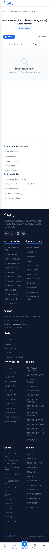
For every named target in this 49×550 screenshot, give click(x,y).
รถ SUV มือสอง (12, 171)
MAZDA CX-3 (32, 454)
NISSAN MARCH (33, 498)
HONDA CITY (10, 368)
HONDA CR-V (10, 377)
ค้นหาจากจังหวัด (33, 279)
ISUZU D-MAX (10, 395)
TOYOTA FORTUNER (13, 276)
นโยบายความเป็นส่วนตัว (14, 357)
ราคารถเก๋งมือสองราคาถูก (16, 179)
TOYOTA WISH (11, 299)
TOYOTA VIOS (10, 290)
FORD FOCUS (10, 412)
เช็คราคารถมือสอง (14, 198)
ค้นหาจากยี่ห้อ (32, 270)
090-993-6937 (12, 320)
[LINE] (23, 233)
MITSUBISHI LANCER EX (35, 407)
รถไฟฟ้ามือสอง (12, 151)
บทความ (8, 353)
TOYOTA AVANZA (12, 263)
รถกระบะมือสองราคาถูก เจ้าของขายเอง (21, 184)
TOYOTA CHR (10, 272)
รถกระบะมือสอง (12, 161)
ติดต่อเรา (8, 344)
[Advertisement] (24, 114)
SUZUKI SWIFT (11, 521)
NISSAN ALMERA (34, 494)
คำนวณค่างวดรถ (11, 348)
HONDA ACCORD (12, 303)
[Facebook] (6, 233)
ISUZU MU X (10, 404)
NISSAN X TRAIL (33, 507)
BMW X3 (8, 508)
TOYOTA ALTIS (11, 254)
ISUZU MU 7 (10, 399)
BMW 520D (9, 504)
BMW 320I (9, 512)
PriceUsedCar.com (17, 536)
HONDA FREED (11, 381)
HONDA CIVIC (10, 372)
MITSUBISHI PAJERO (35, 429)
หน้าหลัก (4, 11)
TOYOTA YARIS (11, 294)
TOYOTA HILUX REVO (13, 281)
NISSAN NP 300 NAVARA (33, 380)
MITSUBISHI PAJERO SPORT (35, 434)
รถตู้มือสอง (11, 166)
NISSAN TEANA (33, 390)
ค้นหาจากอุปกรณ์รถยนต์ (33, 297)
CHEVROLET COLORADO (32, 369)
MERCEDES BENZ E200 (12, 455)
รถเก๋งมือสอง (11, 156)
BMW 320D (9, 499)
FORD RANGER (11, 421)
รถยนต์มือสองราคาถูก (15, 193)
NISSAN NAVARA (34, 485)
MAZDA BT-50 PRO (34, 463)
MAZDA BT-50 (32, 467)
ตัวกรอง (10, 37)
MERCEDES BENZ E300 (12, 482)
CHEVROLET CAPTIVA (35, 375)
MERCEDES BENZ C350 (12, 468)
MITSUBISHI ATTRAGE (32, 414)
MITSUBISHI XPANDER (32, 400)
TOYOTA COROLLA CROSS (12, 248)
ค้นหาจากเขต (32, 292)
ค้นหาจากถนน (32, 287)
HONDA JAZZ (10, 390)
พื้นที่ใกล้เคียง (32, 283)
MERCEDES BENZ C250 (12, 475)
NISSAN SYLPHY (33, 480)
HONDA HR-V (10, 386)
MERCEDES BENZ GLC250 (12, 489)
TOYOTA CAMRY (11, 268)
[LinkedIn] (17, 233)
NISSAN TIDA (32, 503)
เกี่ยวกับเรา (9, 339)
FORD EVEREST (11, 408)
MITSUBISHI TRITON (35, 420)
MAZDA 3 (31, 476)
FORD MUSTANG (12, 417)
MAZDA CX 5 (32, 458)
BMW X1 (8, 495)
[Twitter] (12, 233)
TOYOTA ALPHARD (12, 259)
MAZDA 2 (31, 472)
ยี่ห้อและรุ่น (31, 274)
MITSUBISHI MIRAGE (36, 424)
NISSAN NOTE (33, 489)
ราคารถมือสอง (12, 188)
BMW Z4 (8, 517)
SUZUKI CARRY (33, 395)
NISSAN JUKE (32, 386)
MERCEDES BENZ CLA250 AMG (12, 461)
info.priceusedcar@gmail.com (19, 324)
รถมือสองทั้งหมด (15, 11)
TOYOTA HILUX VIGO (13, 285)
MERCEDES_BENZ (29, 11)
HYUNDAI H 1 (32, 440)
